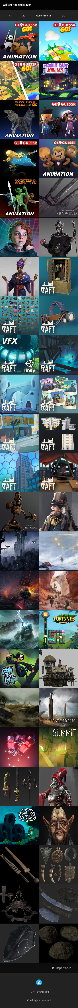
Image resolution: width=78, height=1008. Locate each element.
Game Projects (43, 15)
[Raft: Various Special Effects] (19, 337)
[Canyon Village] (58, 572)
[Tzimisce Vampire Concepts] (58, 808)
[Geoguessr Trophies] (19, 141)
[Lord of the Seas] (19, 612)
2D (23, 15)
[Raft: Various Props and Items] (58, 298)
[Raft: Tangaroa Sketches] (58, 416)
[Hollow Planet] (19, 572)
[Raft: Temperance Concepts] (19, 376)
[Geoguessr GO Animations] (19, 23)
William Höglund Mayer (17, 4)
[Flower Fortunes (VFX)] (58, 612)
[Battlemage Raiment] (58, 769)
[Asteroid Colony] (19, 533)
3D (63, 15)
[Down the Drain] (19, 651)
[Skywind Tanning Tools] (58, 886)
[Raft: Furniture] (58, 259)
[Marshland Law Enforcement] (58, 494)
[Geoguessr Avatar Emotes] (58, 141)
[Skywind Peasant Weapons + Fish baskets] (19, 847)
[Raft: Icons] (19, 298)
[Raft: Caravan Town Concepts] (58, 455)
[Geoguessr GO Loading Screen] (58, 23)
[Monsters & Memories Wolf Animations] (19, 102)
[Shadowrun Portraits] (19, 219)
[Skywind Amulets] (58, 847)
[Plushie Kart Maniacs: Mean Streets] (58, 63)
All (10, 15)
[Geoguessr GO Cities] (19, 63)
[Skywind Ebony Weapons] (58, 180)
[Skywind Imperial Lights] (19, 886)
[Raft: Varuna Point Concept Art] (58, 337)
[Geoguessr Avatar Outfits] (58, 102)
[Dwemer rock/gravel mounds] (58, 926)
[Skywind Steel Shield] (19, 926)
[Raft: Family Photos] (58, 376)
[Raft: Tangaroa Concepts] (19, 416)
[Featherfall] (58, 690)
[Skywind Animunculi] (19, 494)
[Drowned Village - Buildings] (58, 651)
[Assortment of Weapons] (19, 769)
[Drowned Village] (19, 690)
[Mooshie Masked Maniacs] (19, 808)
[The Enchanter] (19, 259)
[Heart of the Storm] (58, 533)
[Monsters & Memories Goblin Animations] (19, 180)
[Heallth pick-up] (19, 729)
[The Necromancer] (58, 219)
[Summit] (58, 729)
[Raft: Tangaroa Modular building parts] (19, 455)
